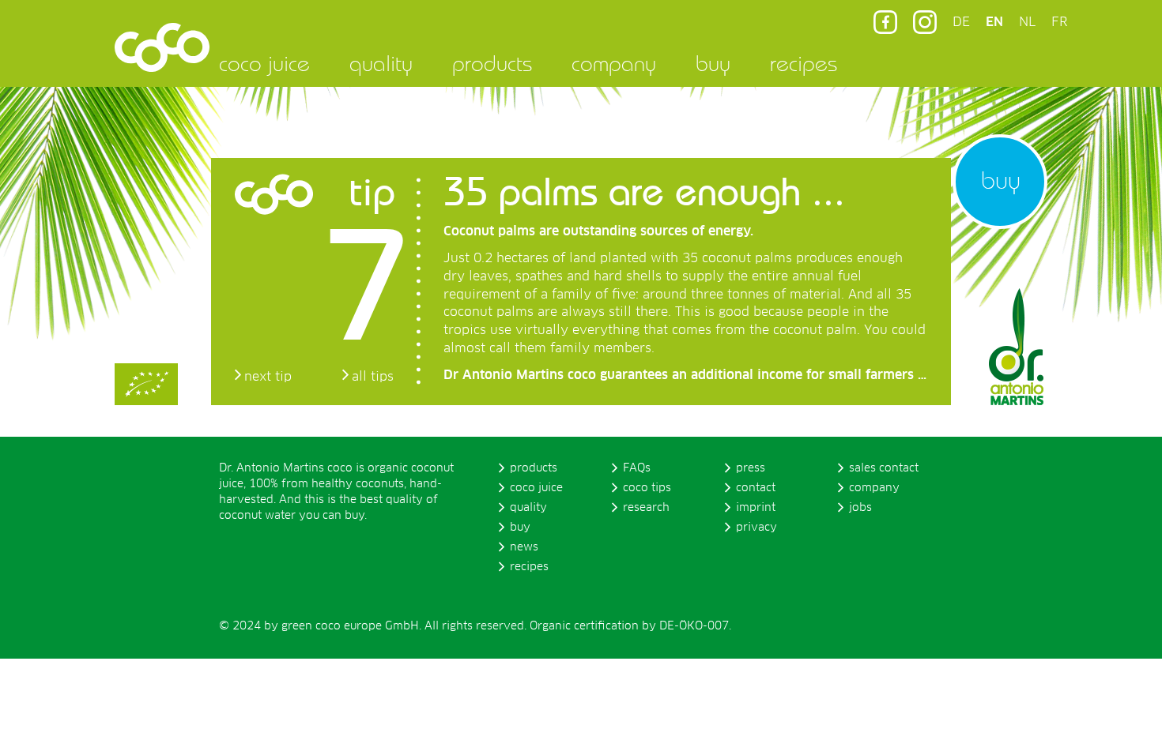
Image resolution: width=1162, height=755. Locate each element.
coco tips (647, 488)
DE (961, 22)
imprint (755, 507)
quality (381, 63)
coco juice (264, 63)
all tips (373, 376)
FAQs (637, 468)
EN (994, 22)
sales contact (884, 468)
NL (1027, 22)
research (646, 507)
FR (1059, 22)
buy (713, 63)
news (524, 547)
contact (755, 488)
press (750, 468)
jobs (860, 507)
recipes (803, 63)
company (614, 63)
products (492, 63)
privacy (756, 527)
